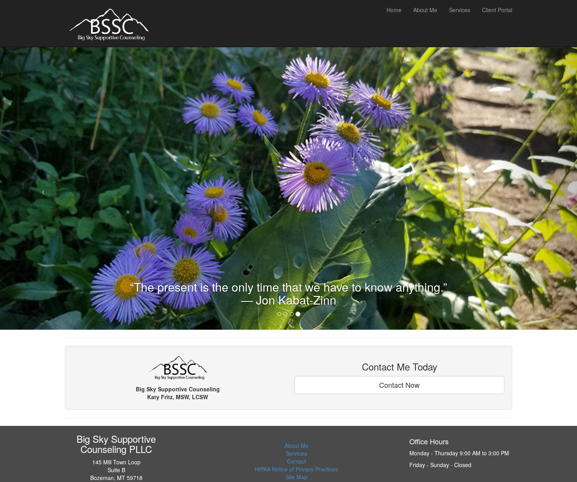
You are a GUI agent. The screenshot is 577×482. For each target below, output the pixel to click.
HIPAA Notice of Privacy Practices (296, 469)
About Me (297, 445)
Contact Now (399, 385)
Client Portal (497, 10)
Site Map (296, 477)
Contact (296, 461)
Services (296, 453)
